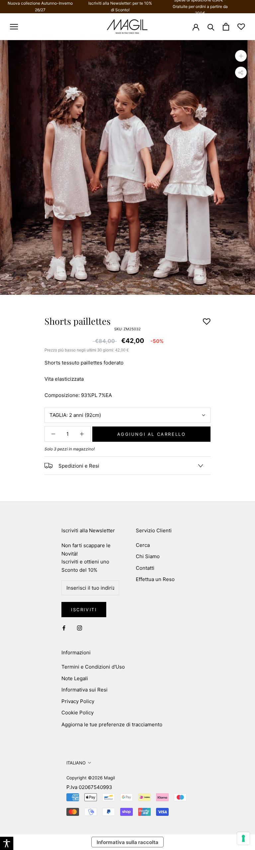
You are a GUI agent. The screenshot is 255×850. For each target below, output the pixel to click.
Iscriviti (84, 609)
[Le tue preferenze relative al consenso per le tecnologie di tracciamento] (243, 838)
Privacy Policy (77, 701)
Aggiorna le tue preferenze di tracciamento (111, 724)
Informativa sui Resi (84, 690)
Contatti (145, 568)
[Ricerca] (211, 26)
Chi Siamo (148, 556)
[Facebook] (63, 628)
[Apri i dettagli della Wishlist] (241, 27)
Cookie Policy (77, 712)
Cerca (143, 545)
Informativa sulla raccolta (127, 842)
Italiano (76, 762)
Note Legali (74, 678)
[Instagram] (79, 628)
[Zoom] (241, 55)
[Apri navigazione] (14, 27)
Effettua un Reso (155, 579)
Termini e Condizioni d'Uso (93, 667)
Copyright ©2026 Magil (90, 777)
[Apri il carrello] (226, 27)
